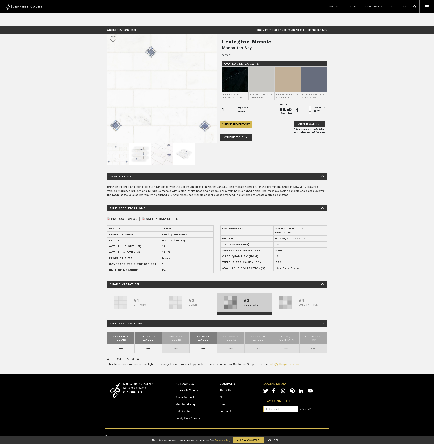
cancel (273, 440)
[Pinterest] (292, 390)
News (223, 404)
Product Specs (124, 219)
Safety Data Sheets (162, 219)
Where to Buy (373, 6)
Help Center (183, 411)
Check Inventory (236, 124)
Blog (222, 397)
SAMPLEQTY (320, 109)
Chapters (352, 6)
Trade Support (185, 397)
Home (258, 29)
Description (121, 176)
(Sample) (285, 113)
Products (334, 6)
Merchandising (185, 404)
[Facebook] (274, 390)
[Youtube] (310, 391)
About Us (225, 390)
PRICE (283, 104)
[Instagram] (283, 390)
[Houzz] (301, 390)
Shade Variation (124, 284)
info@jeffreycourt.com (284, 364)
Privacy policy (222, 440)
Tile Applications (126, 323)
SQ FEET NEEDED (242, 109)
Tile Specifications (128, 208)
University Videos (187, 390)
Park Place (272, 29)
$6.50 (286, 109)
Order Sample (310, 123)
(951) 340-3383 (132, 392)
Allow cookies (248, 440)
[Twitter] (265, 390)
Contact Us (227, 411)
